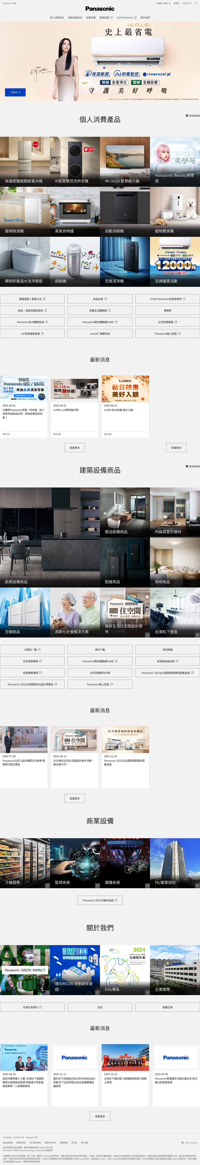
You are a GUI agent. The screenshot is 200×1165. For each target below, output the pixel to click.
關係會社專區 (50, 1142)
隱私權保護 (7, 1142)
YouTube (17, 1137)
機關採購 (64, 1142)
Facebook (7, 1137)
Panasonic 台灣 (9, 3)
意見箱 (74, 1142)
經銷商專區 (21, 1142)
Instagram (30, 1137)
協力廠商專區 (35, 1142)
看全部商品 (194, 115)
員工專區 (84, 1142)
